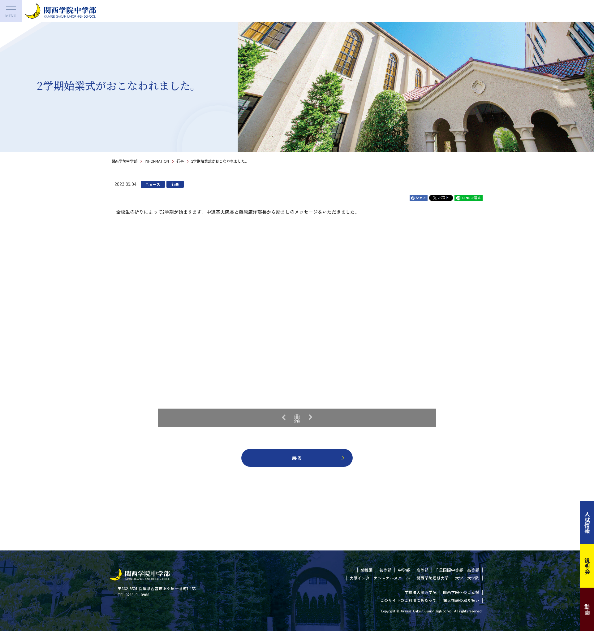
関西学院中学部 (124, 161)
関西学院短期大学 (432, 578)
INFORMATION (157, 161)
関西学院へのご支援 (461, 592)
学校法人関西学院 (420, 592)
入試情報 (587, 522)
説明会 (587, 566)
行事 (180, 161)
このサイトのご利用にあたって (408, 600)
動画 (587, 609)
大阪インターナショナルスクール (380, 578)
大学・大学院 (467, 578)
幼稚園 (367, 570)
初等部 (385, 570)
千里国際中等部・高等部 (457, 570)
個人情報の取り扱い (461, 600)
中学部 (404, 570)
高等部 (422, 570)
